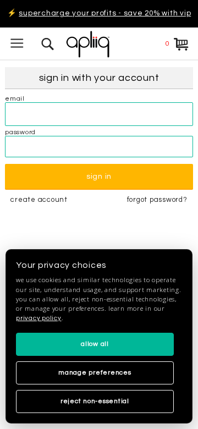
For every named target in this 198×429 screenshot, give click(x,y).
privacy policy (39, 318)
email (15, 98)
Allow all (95, 344)
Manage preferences (94, 372)
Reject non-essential (95, 401)
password (20, 132)
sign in (99, 176)
